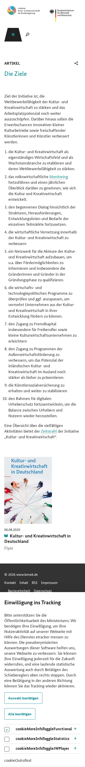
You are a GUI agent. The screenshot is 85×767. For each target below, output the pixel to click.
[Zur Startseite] (62, 16)
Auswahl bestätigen (23, 698)
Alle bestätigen (20, 713)
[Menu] (13, 34)
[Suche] (27, 34)
